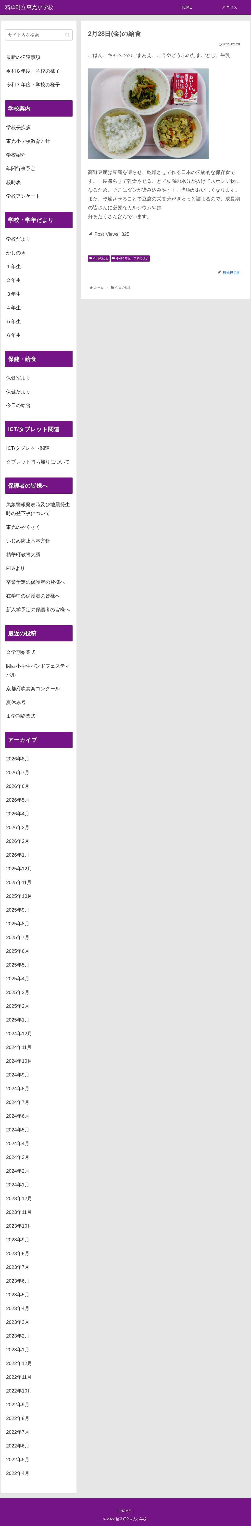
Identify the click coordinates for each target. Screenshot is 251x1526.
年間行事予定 (21, 168)
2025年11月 (19, 882)
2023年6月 (17, 1281)
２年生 (13, 280)
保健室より (18, 378)
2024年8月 (17, 1088)
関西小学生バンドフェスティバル (38, 670)
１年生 (13, 266)
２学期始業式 (21, 652)
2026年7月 (17, 772)
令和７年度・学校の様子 (33, 84)
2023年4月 (17, 1308)
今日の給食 (100, 258)
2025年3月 (17, 992)
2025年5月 (17, 965)
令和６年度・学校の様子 (132, 258)
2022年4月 (17, 1473)
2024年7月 (17, 1102)
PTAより (15, 568)
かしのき (16, 252)
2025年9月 (17, 910)
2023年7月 (17, 1267)
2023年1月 (17, 1349)
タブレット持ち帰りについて (38, 461)
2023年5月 (17, 1294)
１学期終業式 (21, 716)
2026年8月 (17, 758)
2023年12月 (19, 1198)
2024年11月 (19, 1047)
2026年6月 (17, 786)
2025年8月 (17, 923)
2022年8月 (17, 1418)
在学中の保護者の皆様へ (33, 595)
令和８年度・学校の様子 (33, 71)
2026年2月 (17, 841)
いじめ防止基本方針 (28, 541)
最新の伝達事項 (23, 57)
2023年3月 (17, 1322)
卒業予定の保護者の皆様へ (35, 582)
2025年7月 (17, 937)
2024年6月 (17, 1116)
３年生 (13, 294)
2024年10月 (19, 1061)
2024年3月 (17, 1157)
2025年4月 (17, 978)
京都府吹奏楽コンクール (33, 688)
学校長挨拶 (18, 127)
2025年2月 (17, 1006)
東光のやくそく (23, 527)
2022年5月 (17, 1459)
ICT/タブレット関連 (28, 448)
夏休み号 (16, 702)
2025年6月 (17, 951)
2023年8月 (17, 1253)
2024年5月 (17, 1129)
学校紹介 (16, 155)
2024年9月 (17, 1074)
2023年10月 (19, 1226)
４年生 (13, 307)
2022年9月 (17, 1404)
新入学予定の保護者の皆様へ (38, 609)
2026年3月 (17, 827)
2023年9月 (17, 1239)
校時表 (13, 182)
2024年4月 (17, 1143)
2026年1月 (17, 855)
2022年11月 (19, 1377)
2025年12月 (19, 868)
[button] (67, 35)
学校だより (18, 239)
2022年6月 (17, 1445)
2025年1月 (17, 1019)
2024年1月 (17, 1184)
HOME (125, 1511)
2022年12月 (19, 1363)
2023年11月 (19, 1212)
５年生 (13, 321)
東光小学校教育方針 (28, 141)
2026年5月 (17, 800)
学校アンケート (23, 196)
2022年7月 (17, 1432)
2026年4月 (17, 813)
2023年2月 (17, 1336)
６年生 (13, 335)
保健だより (18, 391)
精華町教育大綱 (23, 554)
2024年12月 (19, 1033)
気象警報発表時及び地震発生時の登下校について (38, 509)
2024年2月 (17, 1171)
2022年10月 (19, 1390)
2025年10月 (19, 896)
